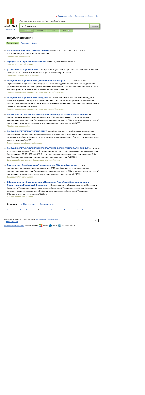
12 (77, 209)
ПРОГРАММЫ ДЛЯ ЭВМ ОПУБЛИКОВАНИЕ (28, 50)
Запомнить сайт (65, 16)
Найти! (94, 26)
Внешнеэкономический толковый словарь (24, 143)
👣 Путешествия (12, 221)
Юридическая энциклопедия (18, 56)
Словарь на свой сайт (83, 16)
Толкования (26, 31)
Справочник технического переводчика (23, 75)
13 (83, 209)
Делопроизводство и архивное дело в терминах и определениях (33, 160)
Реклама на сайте (53, 219)
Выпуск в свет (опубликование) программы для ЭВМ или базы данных (43, 165)
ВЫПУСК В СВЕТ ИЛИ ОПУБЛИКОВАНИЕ (27, 131)
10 (64, 209)
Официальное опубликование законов (26, 61)
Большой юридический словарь (20, 64)
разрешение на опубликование (22, 69)
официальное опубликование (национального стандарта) (36, 80)
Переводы (40, 31)
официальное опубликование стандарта (27, 97)
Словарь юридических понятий (20, 177)
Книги (53, 31)
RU (96, 16)
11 (70, 209)
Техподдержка (41, 219)
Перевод (25, 43)
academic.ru (10, 30)
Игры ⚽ (66, 31)
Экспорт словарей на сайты (14, 225)
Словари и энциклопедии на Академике (42, 21)
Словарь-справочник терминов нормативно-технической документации (37, 92)
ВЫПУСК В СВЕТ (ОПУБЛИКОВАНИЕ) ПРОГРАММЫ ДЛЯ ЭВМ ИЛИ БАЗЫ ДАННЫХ (48, 114)
